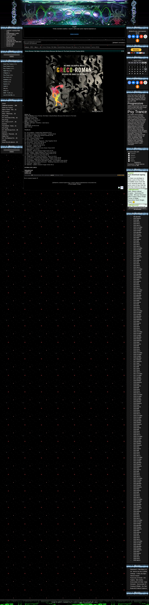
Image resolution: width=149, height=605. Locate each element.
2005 (129, 98)
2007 (143, 96)
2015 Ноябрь (137, 335)
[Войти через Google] (145, 36)
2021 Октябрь (137, 459)
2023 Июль (136, 495)
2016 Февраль (137, 340)
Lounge (144, 107)
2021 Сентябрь (137, 457)
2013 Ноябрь (137, 293)
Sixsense (144, 130)
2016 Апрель (137, 344)
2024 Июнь (136, 515)
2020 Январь (137, 422)
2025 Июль (136, 537)
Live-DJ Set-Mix (7, 95)
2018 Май (136, 387)
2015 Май (136, 324)
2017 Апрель (137, 365)
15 (137, 69)
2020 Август (137, 434)
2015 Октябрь (137, 333)
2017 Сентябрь (137, 373)
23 (140, 71)
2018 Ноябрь (137, 398)
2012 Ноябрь (137, 272)
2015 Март (136, 321)
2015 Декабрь (137, 337)
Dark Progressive (133, 119)
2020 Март (136, 426)
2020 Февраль (137, 424)
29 (137, 73)
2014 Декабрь (137, 316)
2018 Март (136, 384)
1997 (131, 101)
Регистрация (72, 184)
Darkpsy (140, 114)
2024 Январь (137, 506)
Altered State (141, 134)
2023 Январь (137, 485)
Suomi (5, 84)
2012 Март (136, 258)
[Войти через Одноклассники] (137, 40)
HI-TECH (135, 114)
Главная (26, 47)
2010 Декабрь (137, 232)
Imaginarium (133, 132)
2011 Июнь (136, 242)
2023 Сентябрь (137, 499)
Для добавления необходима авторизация (137, 208)
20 (132, 71)
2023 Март (136, 488)
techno (129, 96)
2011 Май (136, 241)
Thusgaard (140, 140)
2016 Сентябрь (137, 352)
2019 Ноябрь (137, 419)
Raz (141, 133)
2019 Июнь (136, 410)
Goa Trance (6, 66)
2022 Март (136, 467)
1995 (137, 107)
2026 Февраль (137, 549)
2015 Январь (137, 317)
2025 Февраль (137, 529)
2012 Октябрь (137, 270)
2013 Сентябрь (137, 290)
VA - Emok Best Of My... (9, 117)
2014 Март (136, 300)
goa (129, 101)
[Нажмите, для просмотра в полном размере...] (74, 112)
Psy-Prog (6, 75)
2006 (136, 99)
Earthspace (131, 133)
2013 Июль (136, 286)
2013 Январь (137, 276)
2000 (140, 107)
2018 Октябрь (137, 396)
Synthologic (135, 137)
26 (129, 73)
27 (132, 73)
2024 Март (136, 509)
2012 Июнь (136, 263)
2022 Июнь (136, 473)
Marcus (135, 139)
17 (143, 69)
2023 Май (136, 492)
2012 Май (136, 262)
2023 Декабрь (137, 504)
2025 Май (136, 534)
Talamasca (131, 141)
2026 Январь (137, 548)
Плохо (132, 159)
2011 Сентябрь (137, 248)
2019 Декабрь (137, 420)
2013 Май (136, 283)
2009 (132, 98)
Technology (131, 143)
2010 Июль (136, 223)
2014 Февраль (137, 298)
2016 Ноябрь (137, 356)
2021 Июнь (136, 452)
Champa (135, 134)
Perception (134, 136)
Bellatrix (140, 136)
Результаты (131, 164)
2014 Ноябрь (137, 314)
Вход (78, 184)
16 (140, 69)
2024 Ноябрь (137, 523)
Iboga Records (140, 118)
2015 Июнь (136, 326)
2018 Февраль (137, 382)
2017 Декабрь (137, 379)
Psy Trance (137, 112)
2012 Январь (137, 255)
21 (134, 71)
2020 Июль (136, 433)
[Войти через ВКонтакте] (133, 36)
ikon (129, 132)
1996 (135, 98)
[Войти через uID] (129, 36)
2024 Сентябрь (137, 520)
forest (129, 95)
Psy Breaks (131, 120)
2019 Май (136, 408)
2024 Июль (136, 516)
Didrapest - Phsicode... (8, 134)
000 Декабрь (137, 216)
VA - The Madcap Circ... (8, 138)
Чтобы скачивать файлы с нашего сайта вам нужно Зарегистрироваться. (74, 28)
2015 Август (137, 330)
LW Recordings (139, 125)
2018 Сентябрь (137, 394)
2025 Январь (137, 527)
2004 (129, 99)
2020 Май (136, 429)
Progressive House (140, 120)
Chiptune (5, 73)
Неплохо (132, 157)
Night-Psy (6, 70)
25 (145, 71)
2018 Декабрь (137, 399)
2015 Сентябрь (137, 331)
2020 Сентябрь (137, 436)
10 (143, 67)
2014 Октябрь (137, 312)
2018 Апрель (137, 386)
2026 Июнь (136, 556)
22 (137, 71)
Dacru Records (132, 122)
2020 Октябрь (137, 438)
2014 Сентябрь (137, 311)
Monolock (134, 130)
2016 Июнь (136, 347)
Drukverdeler (140, 127)
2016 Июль (136, 349)
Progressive (135, 103)
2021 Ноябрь (137, 461)
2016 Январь (137, 338)
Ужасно (132, 161)
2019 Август (137, 413)
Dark (145, 106)
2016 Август (137, 351)
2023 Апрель (137, 490)
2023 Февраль (137, 487)
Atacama (139, 139)
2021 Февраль (137, 445)
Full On (5, 81)
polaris (136, 143)
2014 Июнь (136, 305)
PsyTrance (134, 95)
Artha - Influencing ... (8, 113)
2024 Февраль (137, 508)
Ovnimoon (140, 126)
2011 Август (136, 246)
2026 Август (137, 560)
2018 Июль (136, 391)
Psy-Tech (6, 77)
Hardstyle (130, 123)
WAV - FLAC (6, 92)
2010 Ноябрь (137, 230)
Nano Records (141, 122)
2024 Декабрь (137, 525)
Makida (130, 127)
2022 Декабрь (137, 483)
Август (36, 47)
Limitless (144, 132)
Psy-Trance (6, 68)
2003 (138, 98)
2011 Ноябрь (137, 251)
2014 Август (137, 309)
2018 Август (137, 392)
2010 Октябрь (137, 229)
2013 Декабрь (137, 295)
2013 (31, 47)
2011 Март (136, 237)
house (135, 123)
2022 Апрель (137, 469)
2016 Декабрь (137, 358)
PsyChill (142, 106)
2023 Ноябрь (137, 502)
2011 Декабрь (137, 253)
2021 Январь (137, 443)
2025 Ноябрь (137, 544)
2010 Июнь (136, 222)
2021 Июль (136, 454)
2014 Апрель (137, 302)
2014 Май (136, 304)
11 (145, 67)
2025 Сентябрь (137, 541)
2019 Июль (136, 412)
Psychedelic (142, 99)
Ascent (130, 130)
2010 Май (136, 220)
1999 (134, 101)
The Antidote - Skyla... (8, 126)
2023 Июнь (136, 494)
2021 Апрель (137, 448)
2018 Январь (137, 380)
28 (134, 73)
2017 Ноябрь (137, 377)
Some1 (130, 137)
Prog (133, 117)
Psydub (140, 109)
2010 (129, 107)
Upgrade (130, 134)
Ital (143, 136)
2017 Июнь (136, 368)
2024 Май (136, 513)
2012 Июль (136, 265)
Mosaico (134, 126)
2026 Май (136, 555)
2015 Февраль (137, 319)
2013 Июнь (136, 284)
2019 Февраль (137, 403)
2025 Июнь (136, 536)
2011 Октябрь (137, 249)
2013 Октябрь (137, 291)
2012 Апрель (137, 260)
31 (143, 73)
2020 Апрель (137, 427)
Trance (130, 116)
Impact (134, 127)
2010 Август (137, 225)
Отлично (132, 153)
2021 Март (136, 447)
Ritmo (134, 129)
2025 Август (137, 539)
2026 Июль (136, 558)
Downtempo (135, 106)
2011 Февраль (137, 236)
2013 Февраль (137, 277)
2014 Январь (137, 297)
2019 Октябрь (137, 417)
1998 (134, 107)
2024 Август (137, 518)
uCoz (96, 602)
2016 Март (136, 342)
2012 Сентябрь (137, 269)
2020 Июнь (136, 431)
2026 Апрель (137, 553)
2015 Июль (136, 328)
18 (40, 47)
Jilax (143, 129)
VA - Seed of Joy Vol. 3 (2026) (138, 571)
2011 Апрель (137, 239)
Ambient (5, 79)
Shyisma (138, 129)
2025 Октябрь (137, 542)
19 (129, 71)
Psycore (135, 109)
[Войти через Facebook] (137, 36)
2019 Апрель (137, 406)
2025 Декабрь (137, 546)
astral (52, 175)
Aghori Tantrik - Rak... (8, 109)
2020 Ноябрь (137, 440)
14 (134, 69)
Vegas (129, 136)
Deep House (131, 125)
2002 (143, 95)
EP (138, 95)
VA (4, 88)
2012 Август (137, 267)
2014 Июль (136, 307)
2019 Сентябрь (137, 415)
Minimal (130, 126)
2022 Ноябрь (137, 481)
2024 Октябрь (137, 522)
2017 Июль (136, 370)
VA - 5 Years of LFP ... (8, 121)
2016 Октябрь (137, 354)
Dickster (130, 129)
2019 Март (136, 405)
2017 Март (136, 363)
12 (129, 69)
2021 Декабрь (137, 462)
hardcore (134, 116)
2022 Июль (136, 474)
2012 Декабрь (137, 274)
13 (132, 69)
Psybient (130, 109)
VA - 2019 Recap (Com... (9, 130)
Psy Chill (130, 114)
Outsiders (137, 141)
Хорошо (132, 155)
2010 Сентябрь (137, 227)
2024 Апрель (137, 511)
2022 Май (136, 471)
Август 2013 (137, 60)
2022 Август (137, 476)
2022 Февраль (137, 466)
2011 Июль (136, 244)
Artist (4, 90)
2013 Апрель (137, 281)
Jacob (139, 130)
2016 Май (136, 345)
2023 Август (137, 497)
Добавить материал (119, 42)
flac (141, 95)
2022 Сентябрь (137, 478)
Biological (130, 140)
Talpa (141, 141)
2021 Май (136, 450)
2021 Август (137, 455)
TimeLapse (131, 144)
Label (4, 86)
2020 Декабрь (137, 441)
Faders (141, 143)
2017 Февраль (137, 361)
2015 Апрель (137, 323)
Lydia (134, 140)
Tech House (140, 123)
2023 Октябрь (137, 501)
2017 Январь (137, 359)
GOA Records (142, 119)
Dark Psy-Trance (8, 64)
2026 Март (136, 551)
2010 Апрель (137, 218)
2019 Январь (137, 401)
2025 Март (136, 530)
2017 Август (137, 372)
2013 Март (136, 279)
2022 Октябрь (137, 480)
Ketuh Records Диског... (9, 142)
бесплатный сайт (88, 602)
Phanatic (130, 139)
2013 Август (137, 288)
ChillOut (133, 99)
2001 (140, 96)
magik (140, 137)
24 (143, 71)
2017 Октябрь (137, 375)
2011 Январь (137, 234)
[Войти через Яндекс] (141, 36)
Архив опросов (139, 164)
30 (140, 73)
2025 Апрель (137, 532)
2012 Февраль (137, 256)
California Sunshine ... (8, 105)
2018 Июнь (136, 389)
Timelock (137, 133)
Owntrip (139, 132)
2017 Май (136, 366)
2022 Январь (137, 464)
